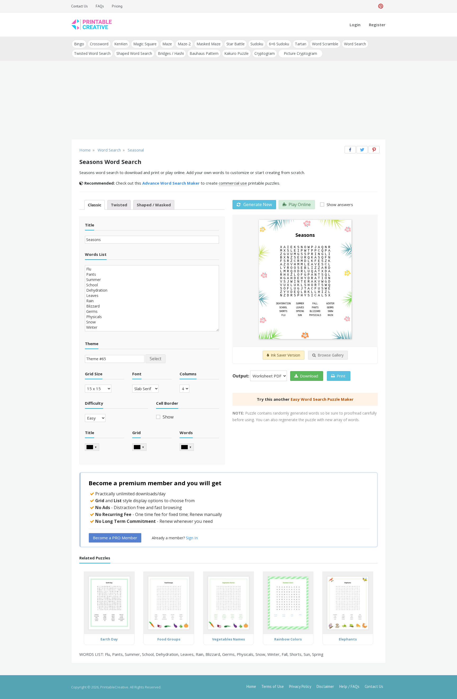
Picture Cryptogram (300, 53)
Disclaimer (325, 686)
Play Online (300, 204)
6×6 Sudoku (279, 43)
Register (377, 24)
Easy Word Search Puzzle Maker (322, 399)
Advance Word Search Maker (171, 183)
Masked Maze (208, 43)
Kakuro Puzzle (236, 53)
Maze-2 (184, 43)
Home (251, 686)
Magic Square (145, 43)
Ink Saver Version (285, 355)
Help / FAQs (349, 686)
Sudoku (256, 43)
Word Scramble (325, 43)
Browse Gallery (331, 355)
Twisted (119, 204)
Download (309, 376)
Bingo (79, 43)
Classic (94, 204)
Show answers (339, 204)
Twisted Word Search (92, 53)
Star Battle (235, 43)
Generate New (257, 204)
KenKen (120, 43)
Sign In (192, 537)
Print (341, 376)
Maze (167, 43)
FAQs (100, 6)
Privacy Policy (300, 686)
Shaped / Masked (154, 204)
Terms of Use (272, 686)
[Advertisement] (228, 101)
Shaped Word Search (134, 53)
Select (155, 359)
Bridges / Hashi (171, 53)
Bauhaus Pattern (204, 53)
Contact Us (79, 6)
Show (167, 417)
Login (355, 24)
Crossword (99, 43)
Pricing (117, 6)
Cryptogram (264, 53)
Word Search (355, 43)
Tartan (300, 43)
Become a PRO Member (115, 537)
